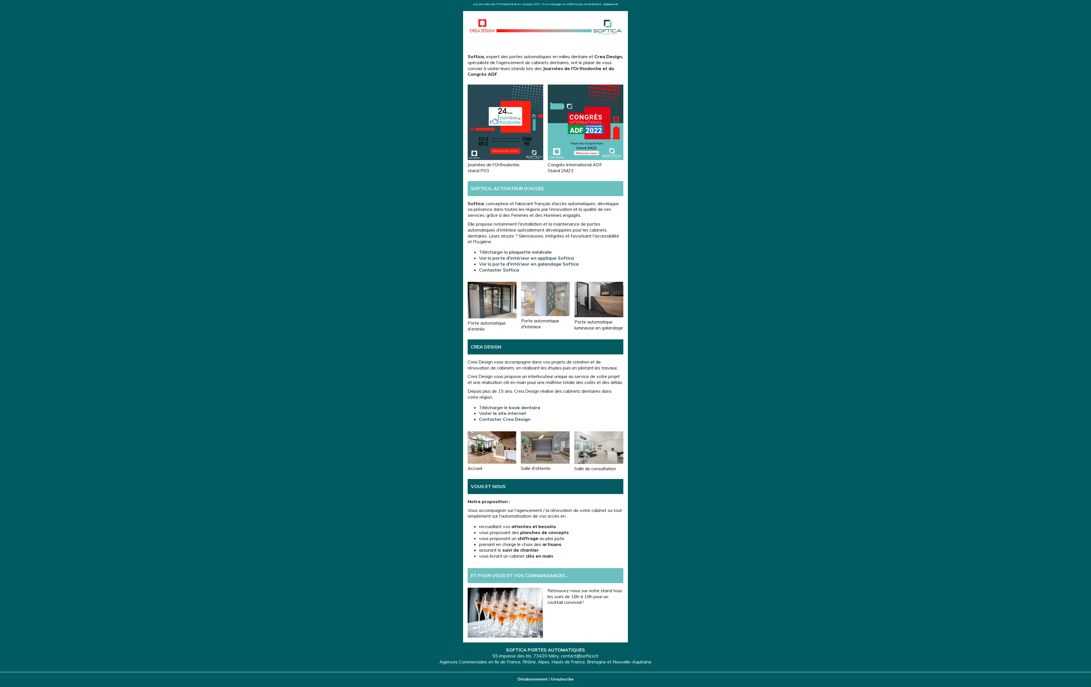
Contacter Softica (499, 270)
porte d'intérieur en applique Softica (533, 258)
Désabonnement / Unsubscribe (546, 679)
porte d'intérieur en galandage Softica (535, 264)
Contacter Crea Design (504, 419)
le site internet (509, 413)
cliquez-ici (610, 4)
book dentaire (524, 407)
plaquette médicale (530, 252)
